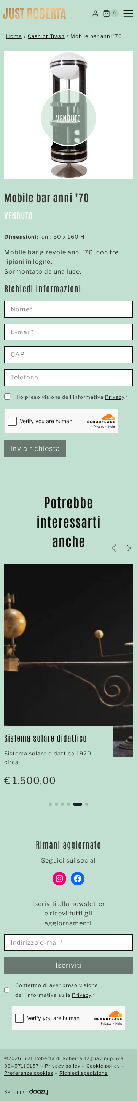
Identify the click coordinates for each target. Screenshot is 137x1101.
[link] (68, 679)
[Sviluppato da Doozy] (38, 1091)
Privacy (114, 397)
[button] (50, 804)
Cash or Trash (46, 36)
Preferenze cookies (28, 1073)
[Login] (95, 13)
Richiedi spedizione (83, 1073)
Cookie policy (103, 1066)
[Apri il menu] (128, 13)
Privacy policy (62, 1066)
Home (14, 36)
